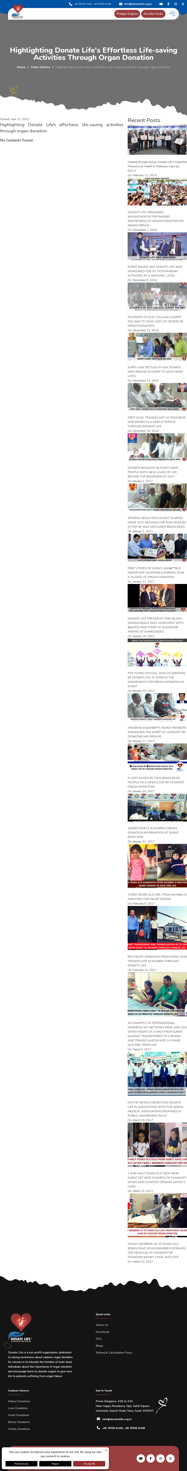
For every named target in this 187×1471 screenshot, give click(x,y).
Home (21, 67)
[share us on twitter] (170, 1458)
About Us (102, 1325)
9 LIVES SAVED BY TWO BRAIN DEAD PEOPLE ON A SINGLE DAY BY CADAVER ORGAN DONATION (156, 782)
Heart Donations (18, 1415)
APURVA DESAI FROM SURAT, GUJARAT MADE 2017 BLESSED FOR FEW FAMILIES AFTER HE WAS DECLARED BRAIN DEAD (157, 522)
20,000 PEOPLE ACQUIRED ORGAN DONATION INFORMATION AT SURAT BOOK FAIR (153, 832)
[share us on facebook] (150, 1458)
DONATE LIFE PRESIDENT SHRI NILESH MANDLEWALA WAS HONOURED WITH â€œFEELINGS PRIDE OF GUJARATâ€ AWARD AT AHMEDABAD (156, 625)
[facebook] (168, 4)
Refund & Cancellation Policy (114, 1353)
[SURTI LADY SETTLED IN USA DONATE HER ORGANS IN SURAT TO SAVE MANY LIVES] (157, 347)
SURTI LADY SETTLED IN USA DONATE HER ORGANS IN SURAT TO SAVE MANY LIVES (155, 371)
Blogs (99, 1346)
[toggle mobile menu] (172, 14)
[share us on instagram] (160, 1458)
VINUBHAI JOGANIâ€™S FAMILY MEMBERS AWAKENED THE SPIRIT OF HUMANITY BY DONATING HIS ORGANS (157, 732)
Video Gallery (40, 67)
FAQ (99, 1339)
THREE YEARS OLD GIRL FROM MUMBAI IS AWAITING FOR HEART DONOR (157, 897)
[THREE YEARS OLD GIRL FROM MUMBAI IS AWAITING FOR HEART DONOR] (157, 866)
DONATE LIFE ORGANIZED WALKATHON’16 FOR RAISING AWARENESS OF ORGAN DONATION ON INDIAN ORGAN (156, 218)
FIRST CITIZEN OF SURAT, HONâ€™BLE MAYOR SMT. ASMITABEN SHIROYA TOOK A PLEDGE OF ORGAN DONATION (156, 572)
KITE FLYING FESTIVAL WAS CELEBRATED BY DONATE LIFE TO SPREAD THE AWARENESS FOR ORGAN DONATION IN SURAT (156, 679)
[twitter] (161, 4)
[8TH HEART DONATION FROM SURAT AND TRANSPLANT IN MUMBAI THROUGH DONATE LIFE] (157, 928)
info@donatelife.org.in (138, 4)
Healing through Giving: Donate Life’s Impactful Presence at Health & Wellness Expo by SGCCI (157, 166)
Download (102, 1332)
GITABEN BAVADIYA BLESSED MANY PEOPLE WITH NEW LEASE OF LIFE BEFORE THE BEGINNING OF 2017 (153, 472)
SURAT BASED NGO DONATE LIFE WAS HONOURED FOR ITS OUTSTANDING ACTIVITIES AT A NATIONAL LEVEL (155, 271)
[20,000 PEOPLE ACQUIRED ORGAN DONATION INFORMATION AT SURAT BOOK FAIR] (157, 808)
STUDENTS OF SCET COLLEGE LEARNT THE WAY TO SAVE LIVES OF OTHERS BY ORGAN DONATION (156, 321)
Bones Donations (19, 1422)
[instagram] (176, 4)
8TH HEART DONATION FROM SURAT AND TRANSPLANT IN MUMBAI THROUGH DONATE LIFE (157, 961)
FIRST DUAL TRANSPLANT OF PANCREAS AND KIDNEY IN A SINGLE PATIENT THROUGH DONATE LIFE (157, 422)
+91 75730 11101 (83, 4)
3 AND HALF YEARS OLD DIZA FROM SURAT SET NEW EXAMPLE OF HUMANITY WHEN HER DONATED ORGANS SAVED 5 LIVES (157, 1179)
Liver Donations (18, 1408)
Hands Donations (19, 1429)
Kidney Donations (19, 1401)
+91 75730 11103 (102, 4)
